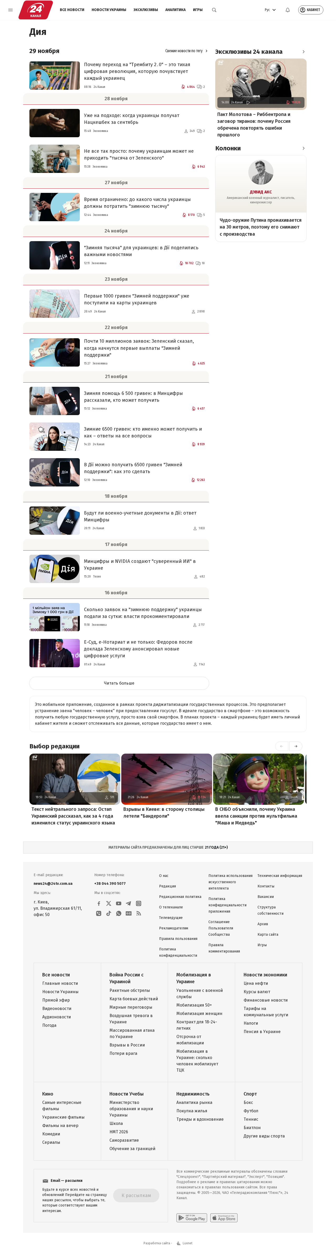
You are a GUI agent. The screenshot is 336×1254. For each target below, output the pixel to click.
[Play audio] (248, 102)
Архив (263, 924)
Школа (116, 1123)
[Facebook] (98, 903)
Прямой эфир (56, 1000)
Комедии (51, 1133)
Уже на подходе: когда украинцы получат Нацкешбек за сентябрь (131, 119)
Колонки (228, 148)
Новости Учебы (126, 1094)
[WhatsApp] (118, 913)
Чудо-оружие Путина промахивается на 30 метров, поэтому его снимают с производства (261, 227)
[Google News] (128, 913)
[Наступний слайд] (295, 746)
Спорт (250, 1094)
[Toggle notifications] (288, 10)
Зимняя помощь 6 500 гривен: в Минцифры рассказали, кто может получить (133, 396)
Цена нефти (256, 983)
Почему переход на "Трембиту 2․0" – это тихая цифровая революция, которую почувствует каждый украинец (137, 71)
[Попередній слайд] (281, 746)
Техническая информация (280, 876)
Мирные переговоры (130, 1007)
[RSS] (138, 913)
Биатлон (252, 1127)
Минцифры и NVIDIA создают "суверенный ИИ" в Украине (140, 564)
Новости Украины (109, 10)
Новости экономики (265, 975)
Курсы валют (257, 991)
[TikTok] (108, 913)
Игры (198, 10)
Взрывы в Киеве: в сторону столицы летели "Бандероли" (163, 812)
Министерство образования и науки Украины (131, 1109)
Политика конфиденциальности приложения (227, 905)
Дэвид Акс (261, 191)
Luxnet (187, 1243)
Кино (47, 1094)
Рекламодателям (173, 928)
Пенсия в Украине (262, 1031)
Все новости (72, 10)
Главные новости (60, 983)
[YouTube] (118, 903)
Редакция (167, 886)
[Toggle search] (214, 10)
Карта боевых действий (133, 998)
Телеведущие (171, 918)
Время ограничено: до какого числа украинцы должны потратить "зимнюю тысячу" (137, 203)
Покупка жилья (191, 1110)
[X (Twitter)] (108, 903)
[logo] (36, 10)
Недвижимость (192, 1094)
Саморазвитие (124, 1140)
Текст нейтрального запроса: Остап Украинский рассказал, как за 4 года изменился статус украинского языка (73, 816)
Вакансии (266, 897)
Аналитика (175, 10)
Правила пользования (178, 938)
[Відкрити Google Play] (191, 1217)
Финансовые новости (266, 1000)
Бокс (248, 1102)
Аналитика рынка (194, 1102)
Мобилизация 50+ (194, 1005)
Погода (49, 1025)
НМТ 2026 (118, 1131)
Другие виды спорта (264, 1136)
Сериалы (51, 1142)
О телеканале (171, 907)
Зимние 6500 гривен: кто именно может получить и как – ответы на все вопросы (143, 432)
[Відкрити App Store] (224, 1217)
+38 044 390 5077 (110, 883)
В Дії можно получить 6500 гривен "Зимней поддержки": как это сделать (133, 468)
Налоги (251, 1023)
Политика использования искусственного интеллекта (230, 882)
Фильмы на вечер (60, 1125)
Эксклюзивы (146, 10)
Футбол (251, 1110)
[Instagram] (138, 903)
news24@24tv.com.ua (53, 883)
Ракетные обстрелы (129, 990)
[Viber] (98, 913)
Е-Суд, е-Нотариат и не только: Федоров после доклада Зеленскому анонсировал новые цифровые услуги (138, 649)
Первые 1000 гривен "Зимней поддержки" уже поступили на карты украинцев (136, 299)
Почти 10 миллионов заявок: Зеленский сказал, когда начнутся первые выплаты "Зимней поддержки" (139, 348)
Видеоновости (56, 1008)
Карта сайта (268, 934)
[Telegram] (128, 903)
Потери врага (123, 1053)
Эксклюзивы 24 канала (249, 51)
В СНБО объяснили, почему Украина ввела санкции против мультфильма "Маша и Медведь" (256, 816)
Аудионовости (56, 1016)
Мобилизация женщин (199, 1013)
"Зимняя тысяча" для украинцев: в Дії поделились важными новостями (141, 251)
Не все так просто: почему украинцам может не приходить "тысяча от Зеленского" (139, 154)
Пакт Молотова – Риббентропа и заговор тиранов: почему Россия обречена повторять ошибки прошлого (254, 125)
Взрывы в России (127, 1045)
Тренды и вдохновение (200, 1119)
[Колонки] (303, 148)
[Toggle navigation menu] (10, 10)
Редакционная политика (180, 897)
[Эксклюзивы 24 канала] (303, 52)
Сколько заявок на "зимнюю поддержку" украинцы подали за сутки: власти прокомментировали (143, 613)
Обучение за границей (132, 1148)
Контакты (266, 886)
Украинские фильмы (63, 1117)
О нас (164, 876)
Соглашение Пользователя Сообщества (220, 928)
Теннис (251, 1119)
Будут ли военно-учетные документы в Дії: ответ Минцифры (140, 516)
